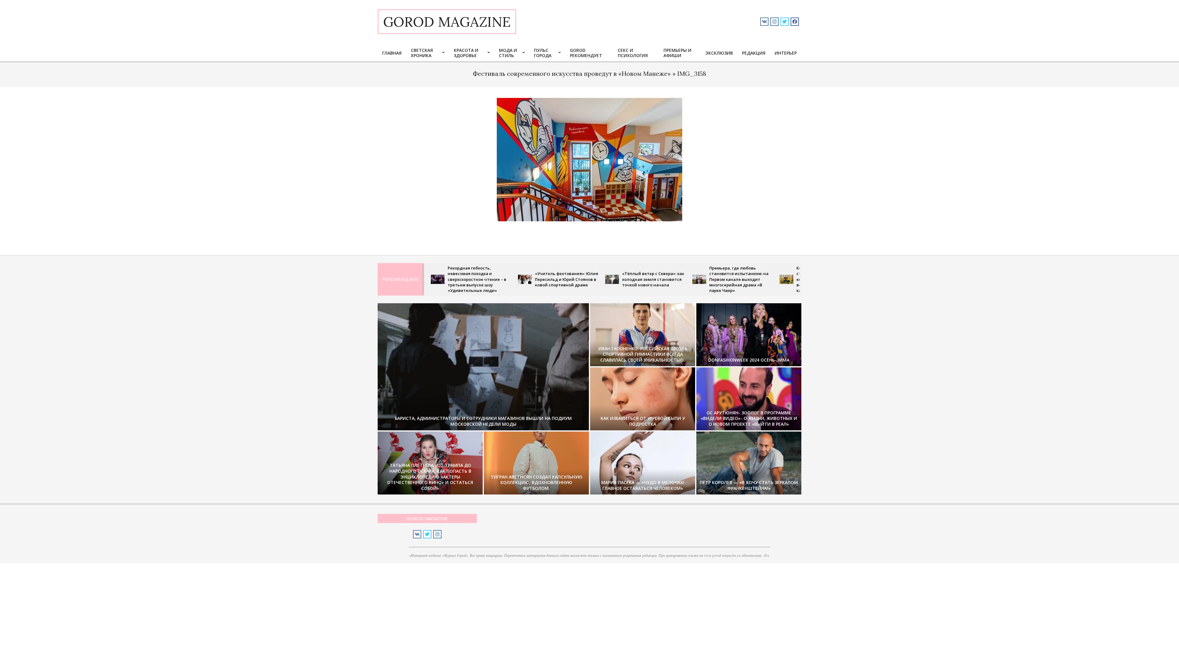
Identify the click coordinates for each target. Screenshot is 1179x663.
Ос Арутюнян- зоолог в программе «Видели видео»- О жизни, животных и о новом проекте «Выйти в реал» (749, 418)
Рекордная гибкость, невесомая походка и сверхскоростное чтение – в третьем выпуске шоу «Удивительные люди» (436, 279)
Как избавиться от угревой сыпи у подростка (643, 421)
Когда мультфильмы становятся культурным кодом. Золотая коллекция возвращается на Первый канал (784, 279)
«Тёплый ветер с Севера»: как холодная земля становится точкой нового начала (613, 279)
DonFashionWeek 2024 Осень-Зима (748, 360)
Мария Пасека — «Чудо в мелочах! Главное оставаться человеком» (642, 485)
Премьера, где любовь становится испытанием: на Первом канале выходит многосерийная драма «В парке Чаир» (698, 279)
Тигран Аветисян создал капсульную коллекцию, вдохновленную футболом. (536, 482)
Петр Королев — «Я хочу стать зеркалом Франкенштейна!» (749, 485)
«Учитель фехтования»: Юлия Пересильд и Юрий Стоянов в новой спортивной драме (526, 279)
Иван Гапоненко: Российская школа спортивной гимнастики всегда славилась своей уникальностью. (642, 354)
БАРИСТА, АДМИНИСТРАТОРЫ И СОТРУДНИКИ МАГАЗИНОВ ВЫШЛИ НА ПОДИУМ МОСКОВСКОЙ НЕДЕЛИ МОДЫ (483, 421)
